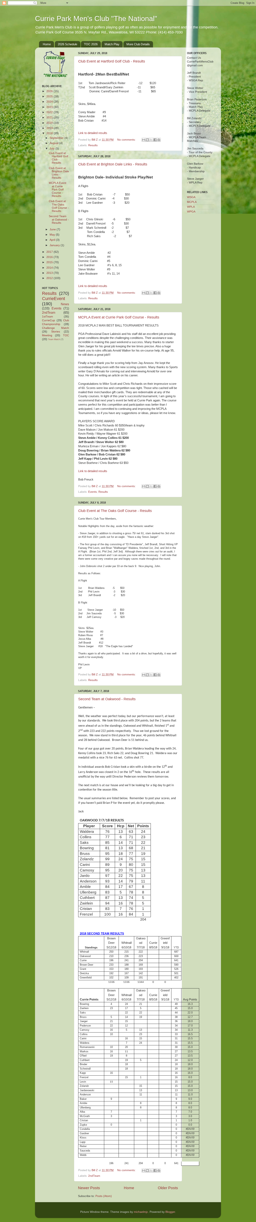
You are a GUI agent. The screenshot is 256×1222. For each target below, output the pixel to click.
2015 (50, 262)
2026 (50, 91)
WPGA (191, 211)
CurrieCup (48, 320)
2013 (50, 272)
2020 (50, 122)
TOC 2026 (91, 44)
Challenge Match (55, 327)
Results (93, 145)
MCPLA (192, 201)
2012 (50, 278)
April (53, 239)
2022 (50, 112)
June (53, 229)
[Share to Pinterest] (159, 140)
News (65, 304)
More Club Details (138, 44)
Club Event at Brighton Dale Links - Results (112, 164)
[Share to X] (151, 140)
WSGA (191, 197)
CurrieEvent (53, 298)
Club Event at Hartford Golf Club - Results (111, 61)
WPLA (191, 206)
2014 (50, 267)
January (55, 245)
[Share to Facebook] (155, 140)
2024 (50, 101)
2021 (50, 117)
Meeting (47, 335)
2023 (50, 107)
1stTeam (47, 316)
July (52, 148)
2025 (50, 96)
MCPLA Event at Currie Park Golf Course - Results (118, 317)
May (53, 234)
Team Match (54, 339)
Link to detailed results (92, 133)
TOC (66, 335)
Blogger (170, 1211)
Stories (55, 331)
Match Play (112, 44)
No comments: (126, 139)
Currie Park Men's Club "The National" (96, 18)
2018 (50, 133)
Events (92, 491)
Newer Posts (89, 1188)
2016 (50, 257)
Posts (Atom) (103, 1196)
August (54, 143)
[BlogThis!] (147, 140)
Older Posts (168, 1188)
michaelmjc (141, 1211)
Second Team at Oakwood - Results (107, 699)
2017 (50, 251)
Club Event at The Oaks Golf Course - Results (115, 511)
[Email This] (144, 140)
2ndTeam (94, 1175)
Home (47, 44)
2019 (50, 128)
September (57, 137)
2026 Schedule (67, 44)
